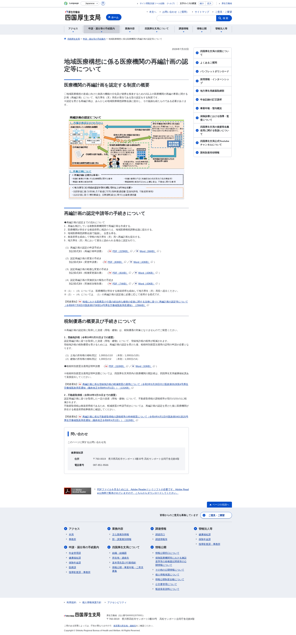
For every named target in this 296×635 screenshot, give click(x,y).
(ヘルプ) (171, 3)
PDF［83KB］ (115, 262)
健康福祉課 (75, 557)
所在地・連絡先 (120, 557)
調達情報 (160, 528)
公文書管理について (166, 584)
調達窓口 (160, 534)
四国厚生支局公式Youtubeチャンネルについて (214, 143)
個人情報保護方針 (91, 602)
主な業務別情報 (120, 534)
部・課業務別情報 (121, 539)
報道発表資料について (167, 589)
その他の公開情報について (169, 569)
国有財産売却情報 (209, 152)
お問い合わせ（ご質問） (175, 12)
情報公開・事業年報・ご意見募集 (127, 569)
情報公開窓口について (167, 553)
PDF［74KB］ (120, 283)
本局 (71, 534)
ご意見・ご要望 (223, 12)
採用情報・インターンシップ (214, 81)
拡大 (209, 3)
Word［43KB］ (141, 262)
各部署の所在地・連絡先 (124, 626)
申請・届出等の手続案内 (84, 547)
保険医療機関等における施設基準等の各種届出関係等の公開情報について (171, 561)
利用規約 (71, 602)
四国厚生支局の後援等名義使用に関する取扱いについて (214, 130)
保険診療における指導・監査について (214, 118)
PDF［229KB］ (121, 251)
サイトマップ (202, 12)
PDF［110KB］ (117, 366)
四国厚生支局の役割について (214, 53)
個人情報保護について (167, 574)
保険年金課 (75, 562)
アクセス (74, 528)
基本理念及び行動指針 (124, 562)
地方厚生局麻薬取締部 (212, 90)
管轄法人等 (205, 528)
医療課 (72, 567)
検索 (226, 18)
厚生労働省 (227, 3)
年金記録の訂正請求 (211, 99)
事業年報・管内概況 (211, 108)
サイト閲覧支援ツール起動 (152, 3)
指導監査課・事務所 (79, 572)
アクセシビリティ (117, 602)
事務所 (72, 539)
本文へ (152, 12)
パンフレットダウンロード (214, 71)
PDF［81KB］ (120, 272)
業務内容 (117, 528)
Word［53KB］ (143, 366)
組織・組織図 (119, 553)
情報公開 (160, 547)
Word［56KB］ (148, 251)
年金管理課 (75, 553)
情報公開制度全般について (169, 579)
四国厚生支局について (126, 547)
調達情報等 (161, 539)
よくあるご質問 (208, 62)
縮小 (202, 3)
